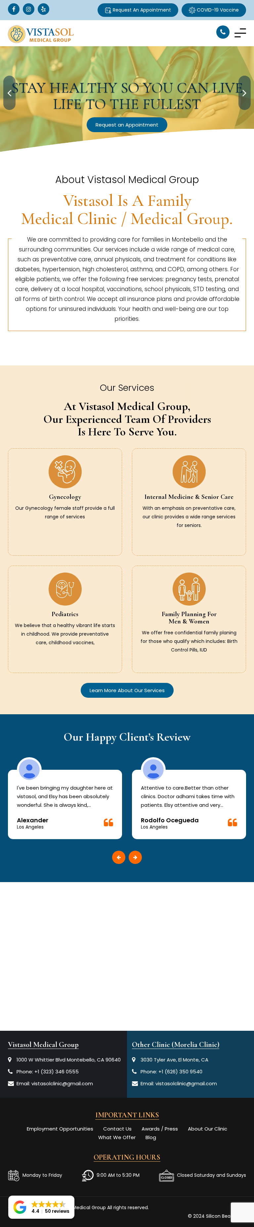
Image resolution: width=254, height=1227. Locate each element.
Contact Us (117, 1128)
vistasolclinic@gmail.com (62, 1083)
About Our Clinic (207, 1128)
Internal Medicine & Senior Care (189, 497)
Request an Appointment (127, 124)
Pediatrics (65, 614)
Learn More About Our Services (127, 690)
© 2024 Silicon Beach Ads (217, 1216)
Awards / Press (160, 1128)
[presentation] (9, 93)
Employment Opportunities (60, 1128)
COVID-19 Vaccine (217, 10)
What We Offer (117, 1137)
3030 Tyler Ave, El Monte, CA (174, 1059)
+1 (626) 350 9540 (180, 1071)
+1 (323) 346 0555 (56, 1071)
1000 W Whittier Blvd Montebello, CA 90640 (69, 1059)
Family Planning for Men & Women (189, 617)
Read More (65, 523)
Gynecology (65, 497)
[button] (41, 1207)
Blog (151, 1137)
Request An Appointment (141, 10)
